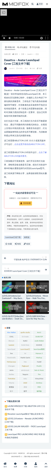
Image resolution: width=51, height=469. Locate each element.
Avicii (39, 332)
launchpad (11, 349)
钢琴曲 (39, 391)
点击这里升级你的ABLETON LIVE (29, 144)
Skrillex (11, 374)
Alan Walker (11, 332)
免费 (15, 467)
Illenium (11, 341)
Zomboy (39, 383)
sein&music (25, 370)
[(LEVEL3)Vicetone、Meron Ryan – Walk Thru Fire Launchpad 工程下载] (37, 287)
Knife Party (25, 345)
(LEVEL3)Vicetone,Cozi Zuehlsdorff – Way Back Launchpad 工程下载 (12, 298)
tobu (25, 378)
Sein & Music (39, 370)
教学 (11, 391)
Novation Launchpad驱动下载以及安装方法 (26, 414)
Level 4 (29, 54)
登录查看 (27, 203)
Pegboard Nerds (25, 366)
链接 (28, 244)
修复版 (26, 237)
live (11, 353)
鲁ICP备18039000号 (31, 456)
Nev (25, 362)
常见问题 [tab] (36, 47)
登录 (41, 4)
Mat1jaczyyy (11, 362)
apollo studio (25, 332)
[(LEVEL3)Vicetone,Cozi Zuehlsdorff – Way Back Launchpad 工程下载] (13, 287)
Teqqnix (25, 374)
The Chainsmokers (39, 375)
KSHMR (39, 345)
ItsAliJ (25, 341)
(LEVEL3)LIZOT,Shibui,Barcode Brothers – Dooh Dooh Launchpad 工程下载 (13, 319)
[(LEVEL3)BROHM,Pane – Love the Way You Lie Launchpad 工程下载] (37, 307)
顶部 (46, 467)
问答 (25, 467)
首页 (16, 54)
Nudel (39, 362)
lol (25, 353)
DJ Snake (25, 336)
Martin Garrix (25, 357)
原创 (25, 387)
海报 (18, 244)
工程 (22, 54)
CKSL (11, 336)
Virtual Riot (39, 378)
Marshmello (11, 357)
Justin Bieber (39, 341)
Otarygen (11, 366)
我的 (35, 467)
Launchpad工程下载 (13, 237)
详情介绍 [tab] (11, 47)
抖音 (39, 387)
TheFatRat (11, 378)
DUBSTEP (39, 336)
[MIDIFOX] (5, 68)
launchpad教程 (39, 349)
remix (11, 370)
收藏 (9, 244)
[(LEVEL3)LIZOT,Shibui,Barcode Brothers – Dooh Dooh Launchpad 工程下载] (13, 307)
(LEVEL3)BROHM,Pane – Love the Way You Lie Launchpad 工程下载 (36, 319)
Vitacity (11, 383)
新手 (25, 391)
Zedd (25, 383)
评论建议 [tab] (23, 47)
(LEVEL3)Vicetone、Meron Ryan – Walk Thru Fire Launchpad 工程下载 (37, 298)
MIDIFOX (21, 453)
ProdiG (39, 366)
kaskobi (11, 345)
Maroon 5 (39, 353)
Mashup (39, 357)
